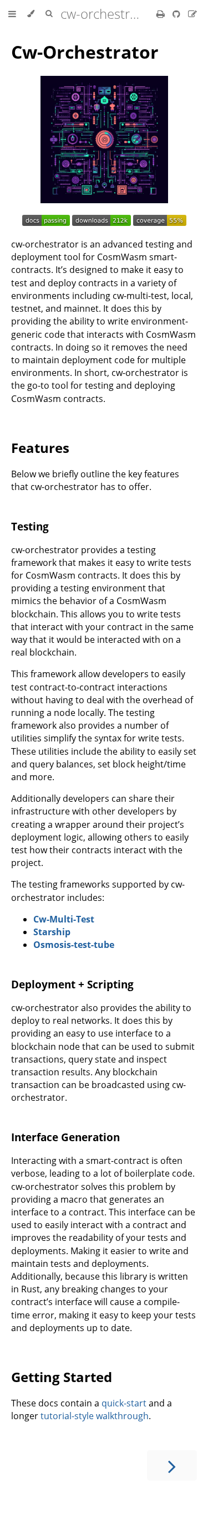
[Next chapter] (172, 1465)
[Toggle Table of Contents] (12, 14)
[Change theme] (31, 14)
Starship (51, 932)
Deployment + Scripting (72, 984)
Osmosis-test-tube (73, 945)
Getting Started (61, 1377)
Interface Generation (65, 1137)
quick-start (124, 1403)
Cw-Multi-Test (63, 919)
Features (40, 448)
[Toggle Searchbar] (49, 14)
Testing (30, 526)
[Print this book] (162, 14)
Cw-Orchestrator (85, 52)
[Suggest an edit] (192, 14)
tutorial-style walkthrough (94, 1416)
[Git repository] (177, 14)
